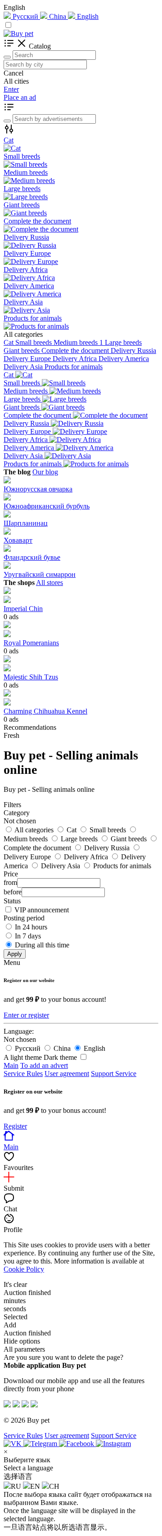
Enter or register (26, 1015)
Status (12, 901)
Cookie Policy (24, 1269)
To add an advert (44, 1065)
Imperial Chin (23, 608)
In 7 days (28, 936)
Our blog (45, 472)
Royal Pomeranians (31, 643)
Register (15, 1126)
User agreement (67, 1073)
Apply (14, 954)
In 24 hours (31, 927)
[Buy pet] (18, 33)
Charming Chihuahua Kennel (45, 711)
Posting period (24, 918)
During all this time (42, 945)
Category (17, 813)
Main (11, 1065)
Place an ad (20, 97)
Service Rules (23, 1073)
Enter (11, 89)
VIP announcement (41, 910)
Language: (19, 1031)
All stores (49, 582)
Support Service (113, 1073)
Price (11, 874)
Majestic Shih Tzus (31, 677)
